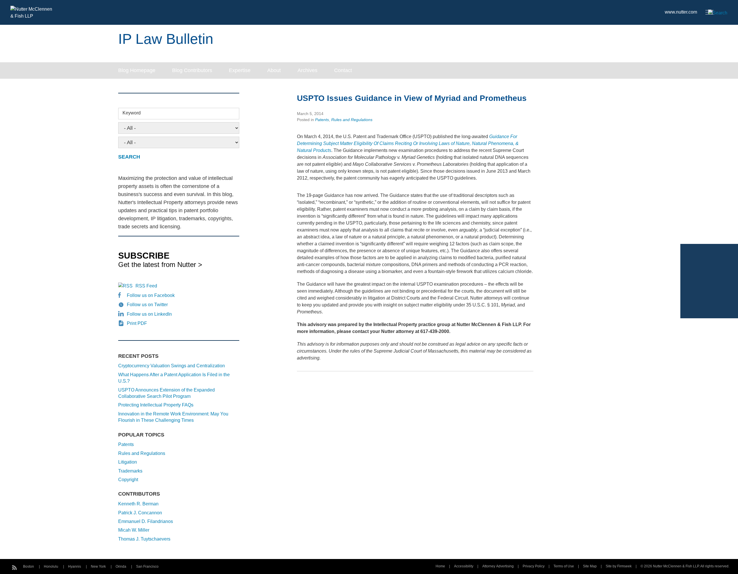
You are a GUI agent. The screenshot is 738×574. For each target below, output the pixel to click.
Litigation (127, 462)
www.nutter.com (681, 12)
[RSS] (14, 566)
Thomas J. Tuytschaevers (144, 539)
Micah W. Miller (133, 530)
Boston (28, 566)
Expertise (240, 70)
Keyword (132, 112)
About (274, 70)
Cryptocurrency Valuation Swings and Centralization (171, 365)
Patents (322, 119)
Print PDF (137, 323)
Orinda (121, 566)
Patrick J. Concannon (140, 512)
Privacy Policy (534, 566)
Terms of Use (564, 566)
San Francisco (147, 566)
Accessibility (463, 566)
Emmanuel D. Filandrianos (145, 521)
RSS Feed (146, 285)
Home (440, 566)
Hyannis (74, 566)
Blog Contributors (192, 70)
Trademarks (130, 470)
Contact (343, 70)
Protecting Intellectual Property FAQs (155, 404)
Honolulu (51, 566)
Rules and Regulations (351, 119)
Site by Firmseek (619, 566)
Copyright (128, 479)
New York (98, 566)
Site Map (590, 566)
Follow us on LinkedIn (149, 314)
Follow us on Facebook (151, 295)
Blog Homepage (136, 70)
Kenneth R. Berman (138, 503)
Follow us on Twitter (147, 304)
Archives (307, 70)
